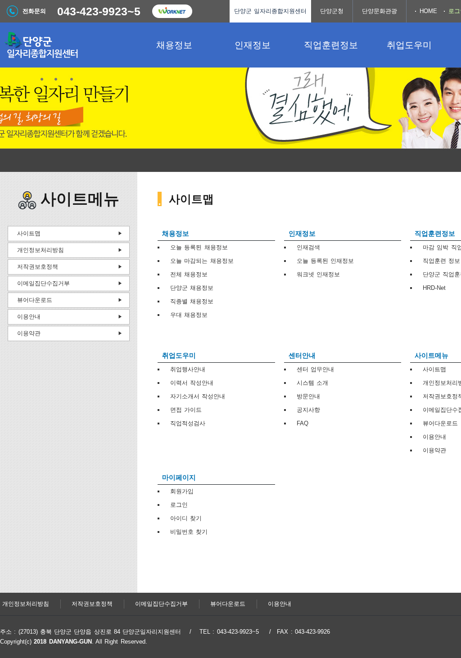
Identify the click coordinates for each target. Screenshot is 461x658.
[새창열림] (172, 11)
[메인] (67, 45)
